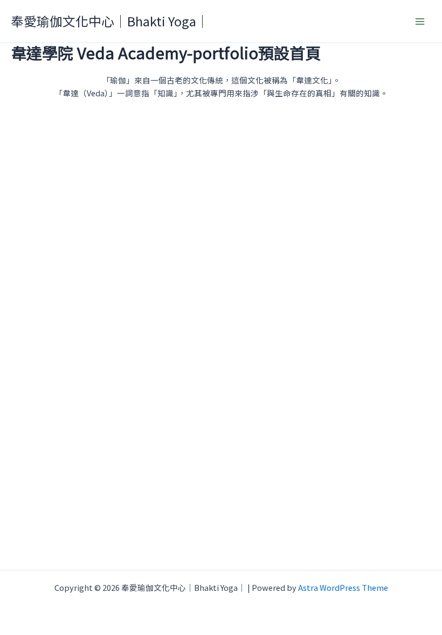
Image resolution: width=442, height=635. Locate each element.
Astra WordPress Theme (343, 587)
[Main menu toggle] (420, 21)
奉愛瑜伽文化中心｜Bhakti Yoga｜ (110, 20)
